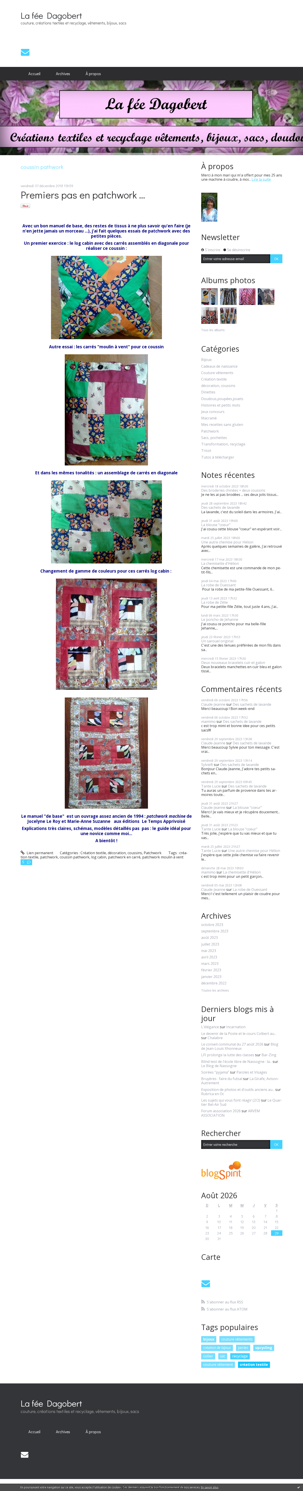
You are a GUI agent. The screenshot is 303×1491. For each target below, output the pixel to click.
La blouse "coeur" (215, 524)
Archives (63, 73)
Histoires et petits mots (220, 405)
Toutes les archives (215, 990)
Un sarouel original (217, 641)
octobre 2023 (212, 925)
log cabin (98, 857)
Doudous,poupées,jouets (222, 399)
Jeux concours (212, 412)
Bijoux (206, 360)
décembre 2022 (213, 983)
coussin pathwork (74, 857)
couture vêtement (218, 1364)
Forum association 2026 (221, 1110)
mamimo (208, 721)
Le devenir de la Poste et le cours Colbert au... (238, 1033)
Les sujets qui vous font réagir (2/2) (230, 1100)
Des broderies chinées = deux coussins (233, 490)
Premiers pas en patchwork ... (83, 194)
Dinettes (208, 392)
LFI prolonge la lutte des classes (227, 1054)
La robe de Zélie (214, 602)
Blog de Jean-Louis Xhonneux (239, 1046)
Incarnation (236, 1026)
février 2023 (211, 970)
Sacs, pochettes (214, 438)
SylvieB (207, 764)
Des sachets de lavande (220, 507)
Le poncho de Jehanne (219, 619)
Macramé (209, 418)
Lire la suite (261, 179)
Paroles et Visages (251, 1072)
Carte (210, 1257)
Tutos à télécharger (217, 457)
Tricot (206, 451)
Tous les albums (213, 330)
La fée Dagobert (51, 15)
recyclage (240, 1356)
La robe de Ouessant (218, 585)
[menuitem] (34, 74)
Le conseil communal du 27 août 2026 (232, 1044)
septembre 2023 (214, 931)
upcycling (263, 1347)
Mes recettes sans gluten (222, 425)
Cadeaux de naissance (219, 366)
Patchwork (152, 852)
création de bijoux (217, 1347)
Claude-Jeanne (213, 704)
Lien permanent (39, 852)
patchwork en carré (124, 857)
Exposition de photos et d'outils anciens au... (237, 1089)
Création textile (93, 852)
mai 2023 (208, 951)
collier (208, 1356)
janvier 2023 (211, 977)
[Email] (25, 52)
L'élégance (210, 1026)
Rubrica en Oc (212, 1093)
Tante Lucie (211, 786)
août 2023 (209, 938)
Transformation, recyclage (223, 444)
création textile (254, 1364)
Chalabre (215, 1037)
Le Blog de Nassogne (219, 1065)
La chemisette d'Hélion (220, 563)
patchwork (49, 857)
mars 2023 (209, 964)
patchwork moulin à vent (162, 857)
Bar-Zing (269, 1054)
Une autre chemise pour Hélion (227, 542)
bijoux (208, 1339)
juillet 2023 (210, 944)
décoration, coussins (125, 852)
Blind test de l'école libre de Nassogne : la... (236, 1061)
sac (222, 1356)
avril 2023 (209, 957)
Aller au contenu (16, 4)
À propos (93, 73)
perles (243, 1347)
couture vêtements (237, 1339)
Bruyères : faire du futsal (221, 1078)
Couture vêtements (217, 373)
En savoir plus (209, 1487)
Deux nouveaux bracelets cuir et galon (233, 662)
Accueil (34, 73)
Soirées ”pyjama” (215, 1072)
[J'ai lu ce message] (298, 1487)
